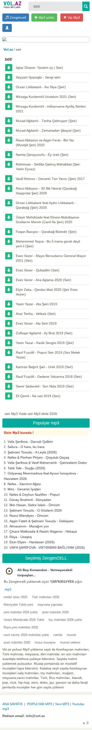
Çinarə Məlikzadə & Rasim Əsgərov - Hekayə (43, 531)
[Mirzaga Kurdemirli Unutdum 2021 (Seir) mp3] (8, 96)
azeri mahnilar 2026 (55, 612)
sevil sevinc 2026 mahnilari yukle (26, 635)
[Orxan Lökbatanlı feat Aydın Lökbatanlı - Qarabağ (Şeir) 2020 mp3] (8, 202)
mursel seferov (70, 642)
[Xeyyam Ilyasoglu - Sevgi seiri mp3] (8, 77)
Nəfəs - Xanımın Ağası (24, 484)
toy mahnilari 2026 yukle (65, 619)
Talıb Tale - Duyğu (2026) (26, 468)
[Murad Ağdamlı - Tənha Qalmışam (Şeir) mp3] (8, 120)
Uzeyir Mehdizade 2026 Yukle (24, 619)
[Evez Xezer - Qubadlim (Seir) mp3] (8, 270)
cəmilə (57, 635)
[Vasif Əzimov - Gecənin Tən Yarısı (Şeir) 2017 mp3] (8, 178)
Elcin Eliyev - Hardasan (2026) (32, 542)
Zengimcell (17, 17)
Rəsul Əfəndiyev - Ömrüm (28, 515)
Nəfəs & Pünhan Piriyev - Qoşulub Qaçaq (38, 457)
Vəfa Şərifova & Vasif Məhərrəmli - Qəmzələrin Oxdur (47, 463)
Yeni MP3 (62, 704)
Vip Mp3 (73, 17)
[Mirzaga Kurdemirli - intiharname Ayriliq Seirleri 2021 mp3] (8, 106)
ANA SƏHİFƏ (12, 704)
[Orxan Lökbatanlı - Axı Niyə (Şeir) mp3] (8, 87)
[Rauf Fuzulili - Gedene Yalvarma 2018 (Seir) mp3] (8, 376)
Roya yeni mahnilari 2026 (21, 627)
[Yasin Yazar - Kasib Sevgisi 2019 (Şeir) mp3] (8, 342)
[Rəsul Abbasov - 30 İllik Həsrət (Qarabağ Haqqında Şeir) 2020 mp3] (8, 188)
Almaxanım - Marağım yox (29, 526)
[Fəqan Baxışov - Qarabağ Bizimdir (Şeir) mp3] (8, 231)
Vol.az (8, 49)
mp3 (8, 589)
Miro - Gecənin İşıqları (24, 489)
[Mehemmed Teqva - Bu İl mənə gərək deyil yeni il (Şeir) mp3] (8, 241)
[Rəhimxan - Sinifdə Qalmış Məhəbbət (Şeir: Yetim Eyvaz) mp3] (8, 164)
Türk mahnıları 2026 (45, 597)
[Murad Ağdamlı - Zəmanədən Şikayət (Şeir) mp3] (8, 130)
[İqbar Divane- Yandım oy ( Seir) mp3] (8, 67)
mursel (71, 635)
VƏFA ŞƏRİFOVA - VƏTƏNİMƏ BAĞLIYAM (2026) (47, 547)
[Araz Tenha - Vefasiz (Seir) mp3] (8, 313)
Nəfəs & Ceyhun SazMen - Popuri (34, 494)
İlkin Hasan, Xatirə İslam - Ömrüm (34, 505)
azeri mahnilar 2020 (17, 642)
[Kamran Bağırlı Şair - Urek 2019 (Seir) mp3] (8, 366)
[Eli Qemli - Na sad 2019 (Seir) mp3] (8, 396)
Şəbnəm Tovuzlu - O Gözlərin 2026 (35, 510)
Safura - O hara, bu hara (26, 447)
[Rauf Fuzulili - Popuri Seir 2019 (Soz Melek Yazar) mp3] (8, 352)
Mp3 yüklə (46, 17)
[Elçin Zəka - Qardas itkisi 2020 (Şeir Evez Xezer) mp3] (8, 289)
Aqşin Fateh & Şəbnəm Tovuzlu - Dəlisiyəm (41, 521)
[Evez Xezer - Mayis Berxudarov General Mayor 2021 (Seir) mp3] (8, 255)
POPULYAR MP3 (39, 704)
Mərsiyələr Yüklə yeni (18, 604)
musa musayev (45, 642)
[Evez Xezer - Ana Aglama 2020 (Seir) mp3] (8, 279)
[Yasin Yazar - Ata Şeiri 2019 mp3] (8, 304)
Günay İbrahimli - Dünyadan (30, 500)
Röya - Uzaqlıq (20, 537)
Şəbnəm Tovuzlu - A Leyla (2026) (32, 452)
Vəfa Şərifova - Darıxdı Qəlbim (30, 441)
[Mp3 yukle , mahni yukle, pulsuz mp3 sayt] (12, 4)
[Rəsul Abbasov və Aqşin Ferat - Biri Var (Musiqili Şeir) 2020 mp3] (8, 140)
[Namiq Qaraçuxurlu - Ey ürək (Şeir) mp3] (8, 154)
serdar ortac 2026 (15, 597)
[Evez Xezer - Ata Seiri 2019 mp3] (8, 323)
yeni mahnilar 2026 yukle (21, 612)
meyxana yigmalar (50, 604)
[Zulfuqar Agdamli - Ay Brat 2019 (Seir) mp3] (8, 333)
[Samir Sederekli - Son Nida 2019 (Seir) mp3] (8, 386)
